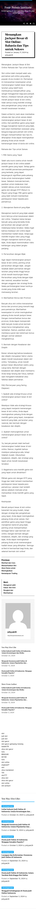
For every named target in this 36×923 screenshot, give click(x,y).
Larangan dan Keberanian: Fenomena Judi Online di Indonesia (17, 856)
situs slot (5, 778)
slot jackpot (6, 786)
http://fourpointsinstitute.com (16, 635)
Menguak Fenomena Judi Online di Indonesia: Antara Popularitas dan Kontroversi (14, 663)
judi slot (5, 736)
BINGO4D (5, 754)
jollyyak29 (9, 55)
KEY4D (4, 757)
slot (3, 733)
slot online (5, 762)
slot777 (4, 775)
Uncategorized (7, 806)
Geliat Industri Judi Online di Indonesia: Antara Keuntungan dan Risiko (16, 652)
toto (3, 752)
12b (3, 773)
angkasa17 (5, 765)
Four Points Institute (18, 7)
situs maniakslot (8, 770)
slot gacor (5, 741)
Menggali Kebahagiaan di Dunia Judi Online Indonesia (17, 892)
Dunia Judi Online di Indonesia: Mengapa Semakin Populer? (17, 672)
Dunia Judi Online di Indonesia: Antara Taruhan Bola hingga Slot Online (18, 874)
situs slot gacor (7, 749)
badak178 (5, 746)
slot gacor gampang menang (12, 744)
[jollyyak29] (18, 616)
